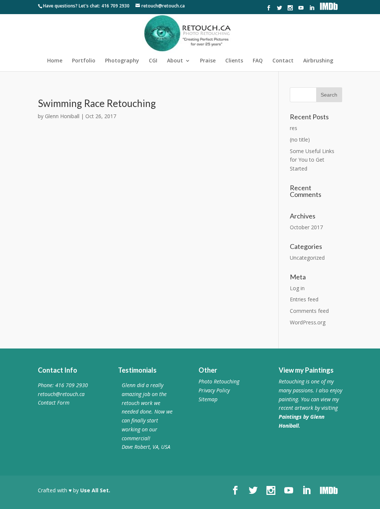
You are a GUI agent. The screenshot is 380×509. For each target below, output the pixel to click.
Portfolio (83, 61)
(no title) (300, 139)
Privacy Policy (214, 390)
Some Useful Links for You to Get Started (312, 159)
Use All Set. (95, 490)
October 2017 (306, 227)
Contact (283, 61)
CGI (153, 61)
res (293, 128)
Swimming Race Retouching (97, 103)
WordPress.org (307, 322)
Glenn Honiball (62, 116)
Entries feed (304, 299)
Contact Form (53, 402)
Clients (234, 61)
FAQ (258, 61)
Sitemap (208, 399)
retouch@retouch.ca (61, 394)
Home (54, 61)
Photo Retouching (219, 381)
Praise (208, 61)
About (175, 61)
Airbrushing (318, 61)
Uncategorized (307, 257)
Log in (297, 288)
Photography (122, 61)
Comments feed (309, 310)
